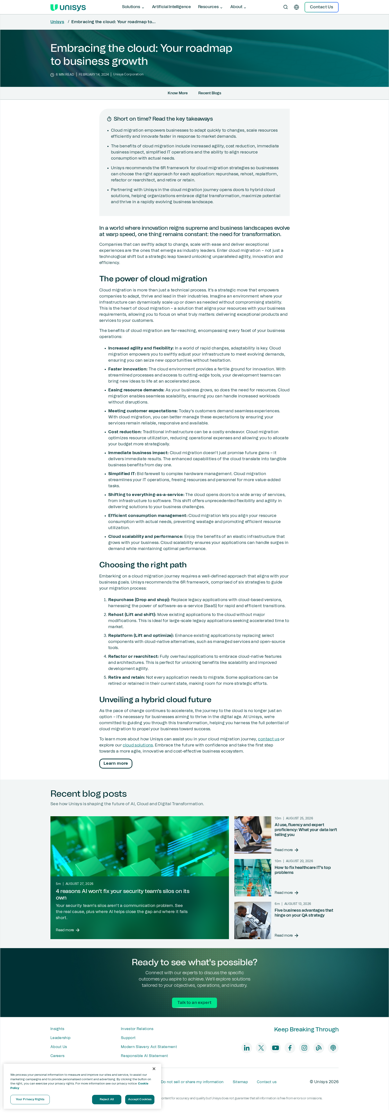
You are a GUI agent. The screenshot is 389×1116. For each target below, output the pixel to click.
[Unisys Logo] (68, 7)
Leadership (60, 1038)
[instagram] (304, 1047)
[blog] (318, 1047)
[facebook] (290, 1047)
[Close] (154, 1069)
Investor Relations (137, 1029)
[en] (296, 7)
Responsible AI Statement (144, 1056)
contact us (268, 739)
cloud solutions (138, 745)
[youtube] (275, 1047)
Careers (57, 1056)
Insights (57, 1029)
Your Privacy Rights (30, 1099)
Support (128, 1038)
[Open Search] (285, 7)
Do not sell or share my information (192, 1082)
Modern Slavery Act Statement (149, 1047)
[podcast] (333, 1047)
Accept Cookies (140, 1099)
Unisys (57, 22)
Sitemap (240, 1082)
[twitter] (261, 1047)
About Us (58, 1047)
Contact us (266, 1082)
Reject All (107, 1099)
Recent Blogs (209, 93)
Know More (178, 93)
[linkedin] (246, 1047)
